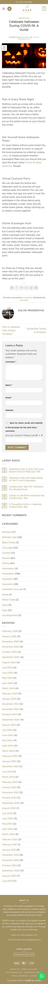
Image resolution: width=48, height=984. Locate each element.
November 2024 (10, 709)
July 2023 (7, 771)
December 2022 (10, 792)
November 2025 (10, 647)
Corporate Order (33, 972)
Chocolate (7, 548)
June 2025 (7, 673)
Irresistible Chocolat (12, 589)
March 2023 (8, 777)
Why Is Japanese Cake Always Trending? (11, 330)
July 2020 (7, 881)
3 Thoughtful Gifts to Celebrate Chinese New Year (25, 505)
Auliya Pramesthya (28, 38)
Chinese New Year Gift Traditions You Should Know (26, 487)
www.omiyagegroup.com (31, 940)
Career (33, 976)
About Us (15, 969)
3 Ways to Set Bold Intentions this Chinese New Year (27, 496)
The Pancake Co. (14, 972)
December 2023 (10, 766)
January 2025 (9, 699)
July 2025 (7, 667)
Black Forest (8, 542)
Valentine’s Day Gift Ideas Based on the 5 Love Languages (26, 479)
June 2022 (7, 818)
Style (4, 610)
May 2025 (7, 678)
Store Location (29, 969)
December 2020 (10, 855)
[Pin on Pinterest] (31, 288)
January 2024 (9, 761)
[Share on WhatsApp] (12, 288)
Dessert (6, 558)
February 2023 (10, 782)
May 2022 (7, 824)
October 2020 (9, 865)
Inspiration (24, 18)
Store (4, 605)
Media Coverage (19, 976)
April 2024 (7, 745)
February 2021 (9, 844)
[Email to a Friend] (26, 288)
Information (8, 568)
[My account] (9, 9)
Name (8, 385)
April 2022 (7, 829)
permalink (24, 300)
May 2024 (7, 740)
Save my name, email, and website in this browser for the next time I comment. (24, 427)
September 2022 (11, 803)
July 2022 (7, 813)
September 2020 (11, 870)
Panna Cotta (8, 599)
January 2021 (9, 850)
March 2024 (8, 751)
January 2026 (9, 636)
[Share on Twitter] (21, 288)
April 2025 (7, 683)
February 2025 (10, 693)
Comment (10, 362)
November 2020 (10, 860)
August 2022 (9, 808)
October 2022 (9, 797)
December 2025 (10, 641)
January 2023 (9, 787)
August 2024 (9, 725)
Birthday (6, 532)
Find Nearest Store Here (24, 954)
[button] (3, 8)
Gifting (5, 563)
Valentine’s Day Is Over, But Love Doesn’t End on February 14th (26, 470)
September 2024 (11, 719)
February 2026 (10, 631)
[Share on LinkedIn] (36, 288)
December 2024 (10, 704)
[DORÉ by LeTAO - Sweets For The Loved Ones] (27, 8)
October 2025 (9, 652)
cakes (5, 155)
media (5, 594)
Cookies (6, 553)
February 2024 (10, 756)
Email (8, 398)
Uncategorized (9, 615)
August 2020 (9, 876)
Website (9, 410)
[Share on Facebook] (17, 288)
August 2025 (9, 662)
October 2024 (9, 714)
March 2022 (8, 834)
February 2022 (10, 839)
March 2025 (8, 688)
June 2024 (7, 735)
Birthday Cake (9, 537)
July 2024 (7, 730)
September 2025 (11, 657)
